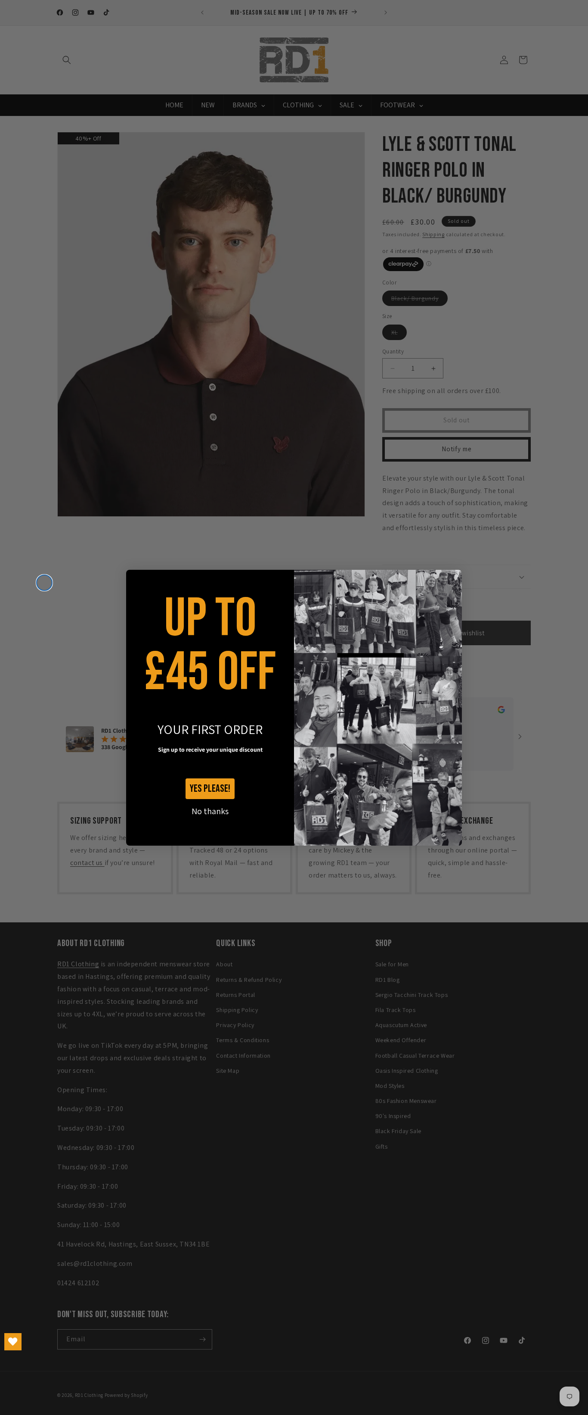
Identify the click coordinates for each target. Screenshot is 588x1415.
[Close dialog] (44, 582)
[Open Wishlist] (13, 1341)
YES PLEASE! (210, 788)
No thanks (210, 811)
